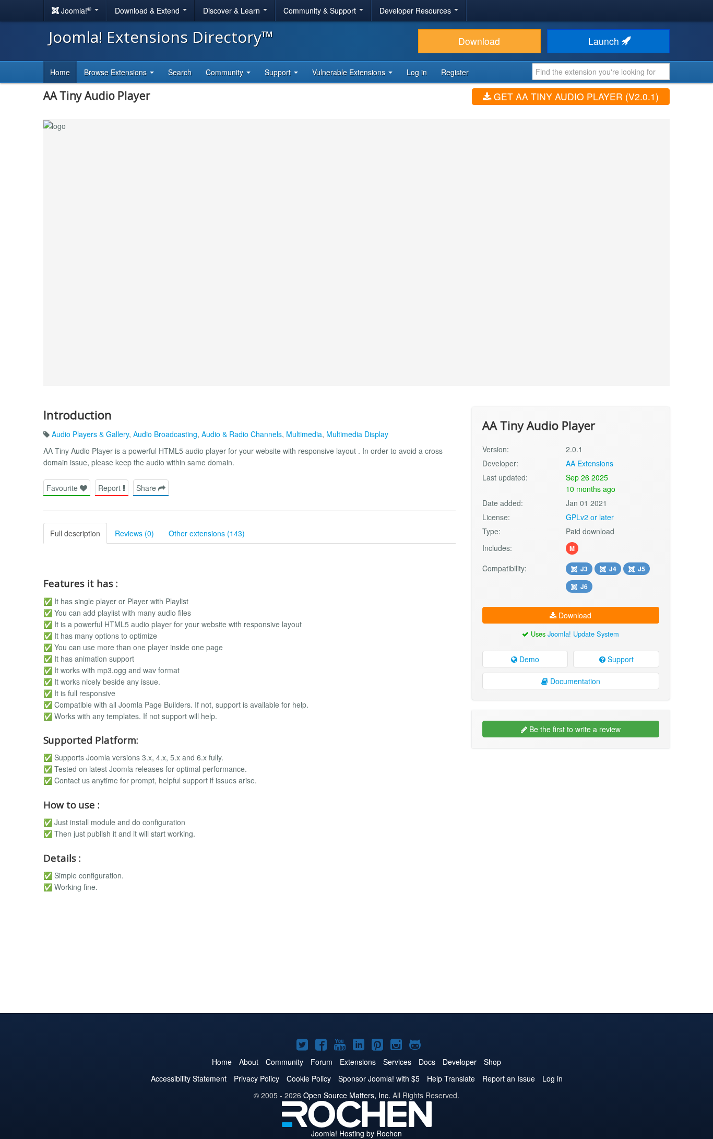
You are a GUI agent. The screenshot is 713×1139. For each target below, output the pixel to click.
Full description (75, 533)
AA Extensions (589, 463)
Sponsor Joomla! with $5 (379, 1078)
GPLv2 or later (590, 517)
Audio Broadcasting (165, 434)
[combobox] (601, 71)
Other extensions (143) (207, 533)
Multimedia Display (357, 434)
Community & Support (320, 10)
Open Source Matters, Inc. (346, 1095)
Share (147, 488)
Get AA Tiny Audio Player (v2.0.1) (575, 96)
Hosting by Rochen (356, 1133)
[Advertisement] (571, 823)
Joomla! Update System (583, 634)
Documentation (574, 681)
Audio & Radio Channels (241, 434)
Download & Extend (148, 10)
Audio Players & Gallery (90, 434)
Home (60, 72)
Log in (417, 72)
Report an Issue (508, 1078)
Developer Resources (416, 10)
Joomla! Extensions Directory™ (161, 37)
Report (110, 488)
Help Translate (451, 1078)
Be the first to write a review (574, 729)
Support (619, 659)
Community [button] (225, 72)
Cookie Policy (309, 1078)
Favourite (63, 488)
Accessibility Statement (189, 1078)
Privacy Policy (256, 1078)
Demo (528, 659)
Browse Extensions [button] (116, 72)
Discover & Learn (232, 10)
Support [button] (279, 72)
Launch (605, 41)
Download (479, 41)
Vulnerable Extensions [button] (349, 72)
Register (455, 72)
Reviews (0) (134, 533)
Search (180, 72)
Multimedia (304, 434)
